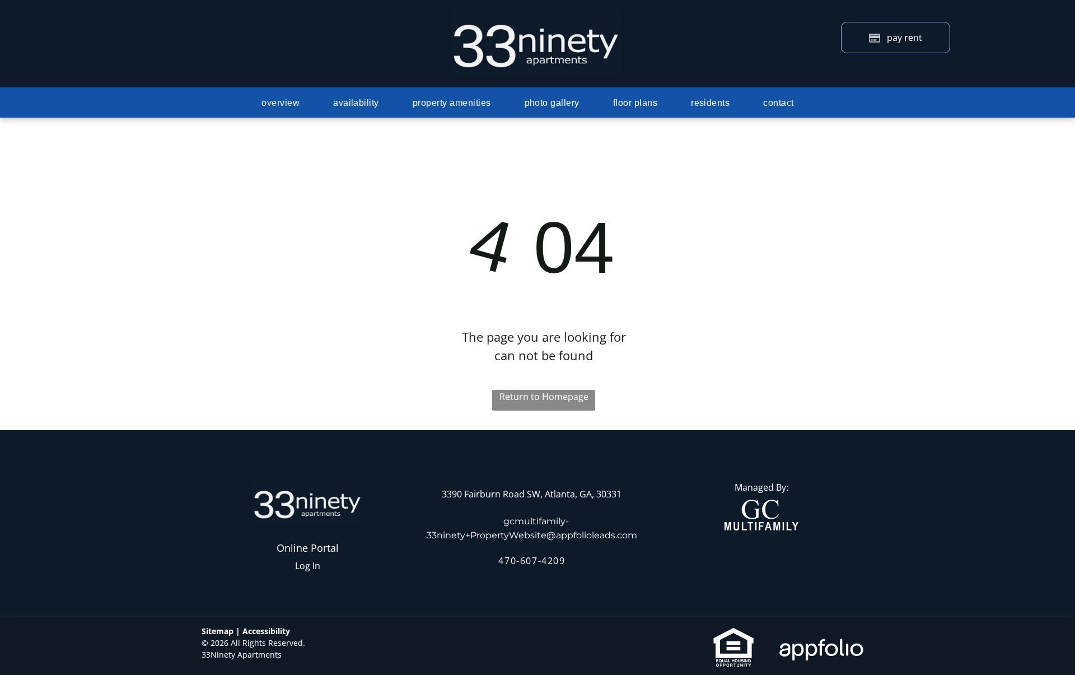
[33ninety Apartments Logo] (536, 16)
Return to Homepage (543, 396)
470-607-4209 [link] (531, 561)
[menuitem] (280, 103)
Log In (307, 566)
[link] (761, 506)
